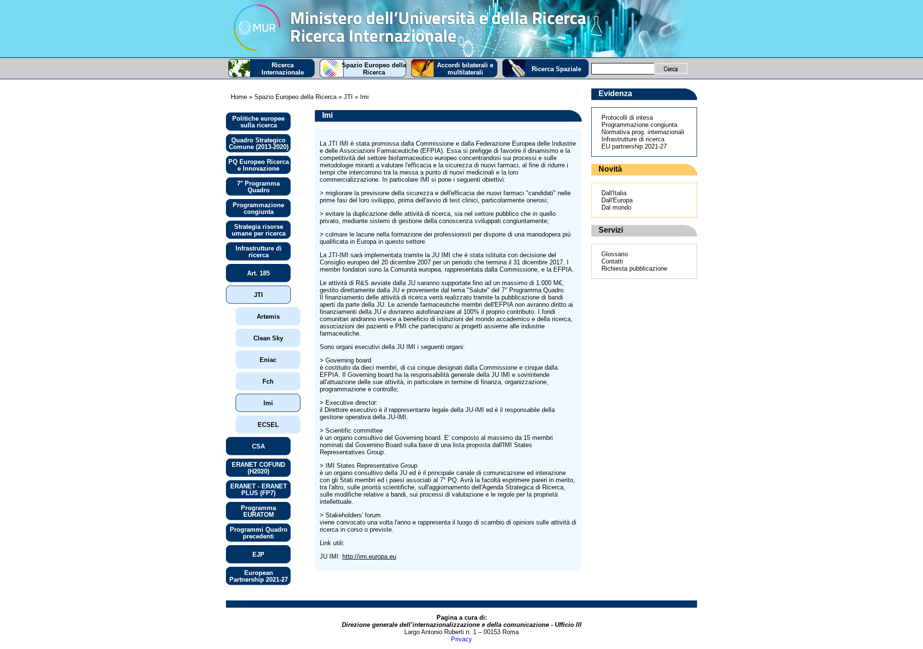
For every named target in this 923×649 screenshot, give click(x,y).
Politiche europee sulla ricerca (258, 122)
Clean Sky (268, 338)
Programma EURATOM (258, 511)
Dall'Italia (613, 193)
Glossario (614, 254)
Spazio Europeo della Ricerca (374, 69)
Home (239, 96)
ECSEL (268, 424)
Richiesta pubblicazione (634, 268)
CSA (258, 446)
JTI (258, 295)
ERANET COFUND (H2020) (258, 468)
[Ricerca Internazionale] (461, 28)
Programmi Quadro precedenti (258, 533)
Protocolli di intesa (627, 117)
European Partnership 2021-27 (258, 576)
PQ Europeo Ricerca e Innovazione (258, 165)
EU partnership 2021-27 (634, 146)
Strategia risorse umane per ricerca (259, 230)
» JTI (345, 96)
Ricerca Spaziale (556, 69)
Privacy (461, 639)
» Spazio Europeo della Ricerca (292, 96)
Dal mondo (616, 207)
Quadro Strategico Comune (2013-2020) (258, 143)
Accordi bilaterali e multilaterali (465, 69)
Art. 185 (258, 273)
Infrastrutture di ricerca (259, 252)
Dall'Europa (617, 200)
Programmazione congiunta (258, 208)
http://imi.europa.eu (369, 556)
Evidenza (615, 93)
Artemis (268, 316)
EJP (258, 554)
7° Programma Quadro (258, 187)
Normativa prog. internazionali (642, 132)
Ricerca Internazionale (283, 69)
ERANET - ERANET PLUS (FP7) (258, 490)
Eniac (268, 359)
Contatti (612, 261)
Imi (268, 403)
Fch (268, 381)
